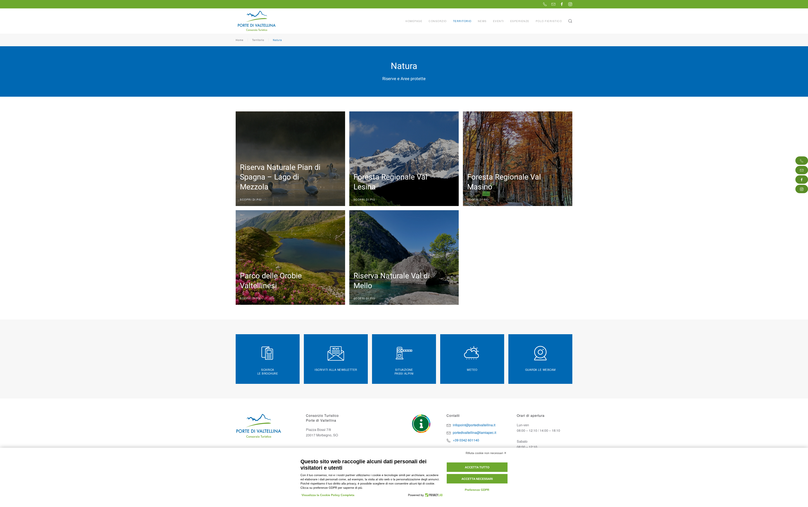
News (482, 21)
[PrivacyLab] (433, 495)
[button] (570, 21)
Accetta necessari (477, 479)
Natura (277, 40)
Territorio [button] (462, 21)
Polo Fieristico (549, 21)
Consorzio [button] (438, 21)
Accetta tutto (477, 467)
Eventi (498, 21)
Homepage (413, 21)
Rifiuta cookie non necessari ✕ (486, 453)
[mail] (801, 170)
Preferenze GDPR (477, 489)
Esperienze (519, 21)
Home (239, 40)
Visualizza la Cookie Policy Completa (328, 495)
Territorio (258, 40)
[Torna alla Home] (257, 21)
